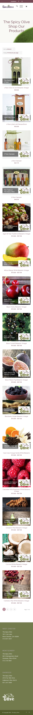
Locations (13, 1)
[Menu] (20, 6)
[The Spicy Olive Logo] (8, 6)
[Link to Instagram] (29, 712)
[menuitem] (13, 1)
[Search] (16, 6)
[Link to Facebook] (26, 712)
